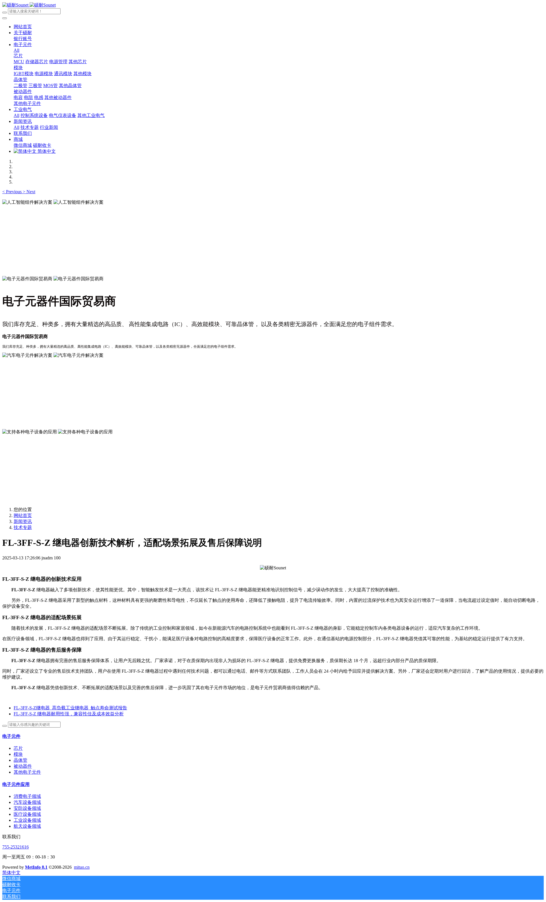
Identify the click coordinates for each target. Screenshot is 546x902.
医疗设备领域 (27, 814)
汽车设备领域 (27, 802)
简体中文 (46, 151)
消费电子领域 (27, 796)
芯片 (18, 748)
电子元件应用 (16, 784)
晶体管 (20, 760)
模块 (18, 754)
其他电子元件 (27, 772)
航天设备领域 (27, 826)
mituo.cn (82, 867)
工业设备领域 (27, 820)
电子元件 (11, 736)
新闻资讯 (23, 521)
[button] (12, 191)
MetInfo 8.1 (36, 867)
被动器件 (23, 766)
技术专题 (23, 527)
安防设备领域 (27, 808)
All (16, 50)
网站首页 (23, 26)
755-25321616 (15, 847)
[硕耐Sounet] (29, 5)
